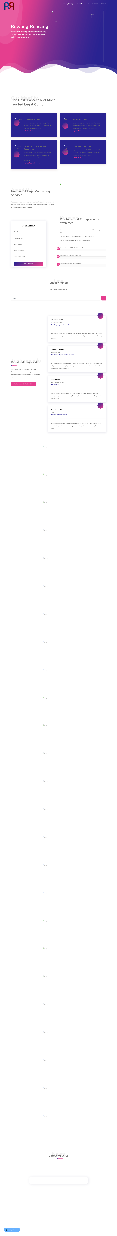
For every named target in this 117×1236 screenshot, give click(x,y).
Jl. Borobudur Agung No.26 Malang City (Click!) (91, 1206)
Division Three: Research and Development (57, 1205)
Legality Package (68, 4)
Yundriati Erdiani (57, 320)
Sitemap (103, 4)
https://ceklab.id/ (55, 384)
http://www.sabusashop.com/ (59, 414)
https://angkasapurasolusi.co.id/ (60, 325)
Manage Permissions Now (32, 163)
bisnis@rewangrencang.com (86, 1210)
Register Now (77, 131)
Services (95, 4)
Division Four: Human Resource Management (58, 1208)
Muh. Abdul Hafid (57, 409)
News (87, 4)
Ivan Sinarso (55, 380)
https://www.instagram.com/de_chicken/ (62, 355)
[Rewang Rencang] (9, 6)
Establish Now (28, 131)
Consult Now (77, 157)
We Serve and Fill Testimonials (23, 384)
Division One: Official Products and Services (57, 1199)
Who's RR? (80, 4)
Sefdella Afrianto (57, 350)
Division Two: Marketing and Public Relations (57, 1202)
